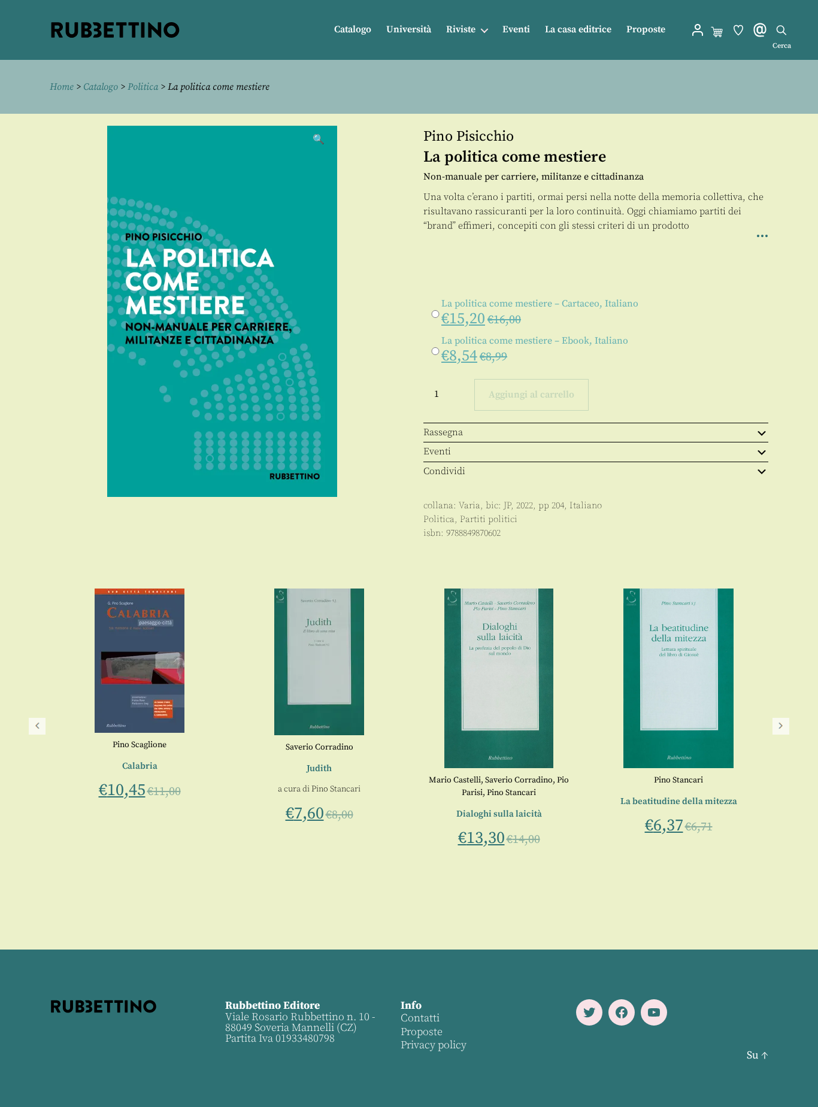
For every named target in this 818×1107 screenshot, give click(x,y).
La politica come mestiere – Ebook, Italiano (534, 340)
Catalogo (352, 29)
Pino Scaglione (453, 744)
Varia (469, 505)
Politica (143, 87)
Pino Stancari (649, 789)
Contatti (420, 1018)
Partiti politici (488, 519)
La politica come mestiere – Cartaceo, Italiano (539, 303)
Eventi (516, 29)
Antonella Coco (65, 780)
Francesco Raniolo (290, 767)
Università (408, 29)
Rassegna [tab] (443, 432)
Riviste (460, 29)
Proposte (645, 29)
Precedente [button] (37, 726)
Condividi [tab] (444, 471)
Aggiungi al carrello (531, 395)
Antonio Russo (125, 780)
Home (62, 87)
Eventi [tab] (437, 451)
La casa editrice (578, 29)
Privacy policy (433, 1045)
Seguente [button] (780, 726)
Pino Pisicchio (468, 136)
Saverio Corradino (633, 747)
